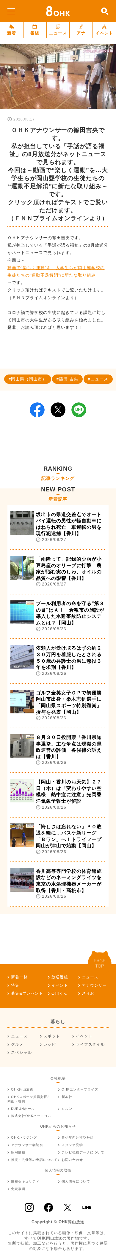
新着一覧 (19, 977)
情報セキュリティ (25, 1181)
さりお (88, 993)
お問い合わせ (72, 1159)
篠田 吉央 (68, 379)
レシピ (49, 1044)
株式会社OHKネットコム (31, 1116)
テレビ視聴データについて (83, 1152)
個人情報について (76, 1181)
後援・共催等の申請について (34, 1159)
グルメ (17, 1044)
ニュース (58, 33)
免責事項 (18, 1189)
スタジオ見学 (72, 1145)
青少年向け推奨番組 (78, 1137)
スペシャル (21, 1052)
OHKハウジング (24, 1137)
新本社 (67, 1097)
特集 (15, 985)
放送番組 (59, 977)
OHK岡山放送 (22, 1089)
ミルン (67, 1108)
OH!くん (59, 993)
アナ (81, 33)
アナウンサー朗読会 (27, 1145)
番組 (34, 33)
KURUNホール (23, 1108)
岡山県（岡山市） (29, 379)
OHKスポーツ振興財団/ (28, 1099)
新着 (11, 33)
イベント (104, 33)
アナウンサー (94, 985)
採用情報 (18, 1152)
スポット (51, 1036)
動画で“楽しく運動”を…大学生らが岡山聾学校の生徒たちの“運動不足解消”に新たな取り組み (56, 271)
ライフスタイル (90, 1044)
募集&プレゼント (27, 993)
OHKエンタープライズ (80, 1089)
